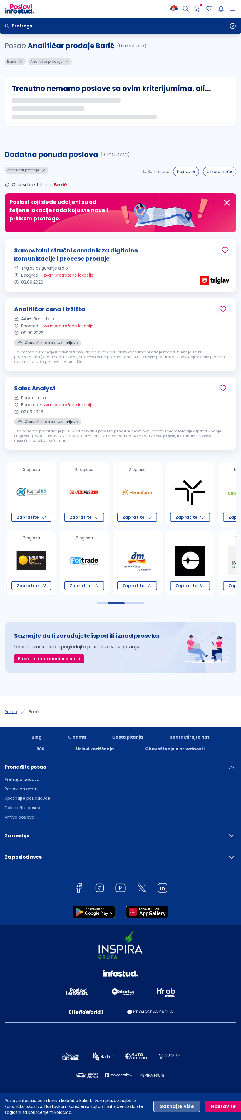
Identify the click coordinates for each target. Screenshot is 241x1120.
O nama (77, 737)
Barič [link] (34, 712)
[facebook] (78, 889)
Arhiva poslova (19, 817)
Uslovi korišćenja (95, 749)
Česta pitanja (127, 737)
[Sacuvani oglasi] (209, 9)
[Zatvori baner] (227, 202)
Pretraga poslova (22, 779)
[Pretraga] (186, 9)
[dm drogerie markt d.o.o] (100, 562)
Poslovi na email (21, 789)
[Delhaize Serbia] (47, 494)
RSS (40, 749)
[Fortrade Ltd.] (47, 562)
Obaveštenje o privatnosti (175, 749)
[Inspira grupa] (206, 562)
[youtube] (120, 889)
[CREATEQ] (153, 562)
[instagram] (100, 889)
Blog (36, 737)
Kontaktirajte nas (190, 737)
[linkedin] (162, 889)
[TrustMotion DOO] (153, 494)
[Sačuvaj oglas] (225, 250)
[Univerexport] (206, 494)
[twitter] (142, 889)
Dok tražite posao (22, 808)
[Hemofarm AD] (100, 494)
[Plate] (197, 9)
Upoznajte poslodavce (27, 798)
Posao (11, 712)
